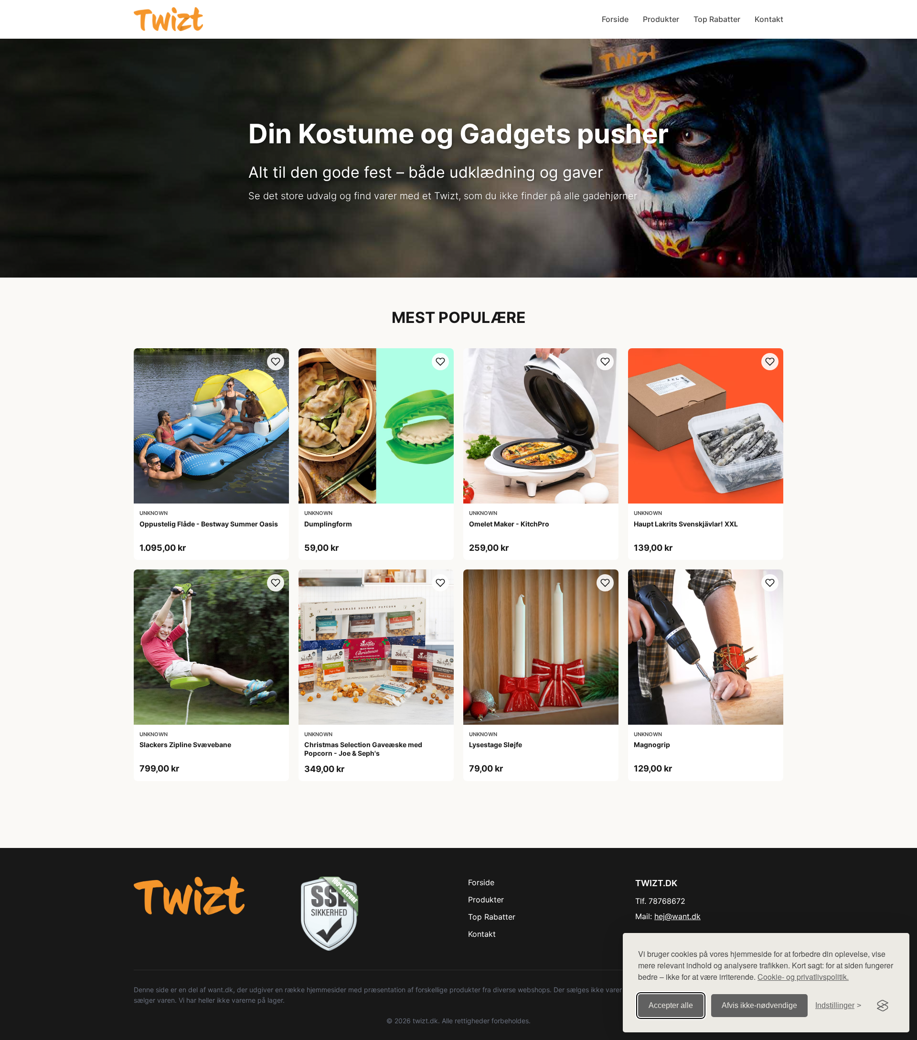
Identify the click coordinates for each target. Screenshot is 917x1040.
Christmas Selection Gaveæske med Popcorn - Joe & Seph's (363, 748)
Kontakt (769, 19)
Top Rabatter (716, 19)
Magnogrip (652, 744)
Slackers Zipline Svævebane (185, 744)
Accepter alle (671, 1005)
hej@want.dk (677, 916)
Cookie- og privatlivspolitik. (803, 976)
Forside (615, 19)
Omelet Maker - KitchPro (509, 524)
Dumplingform (328, 524)
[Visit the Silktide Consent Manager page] (882, 1005)
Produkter (661, 19)
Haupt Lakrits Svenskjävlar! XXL (686, 524)
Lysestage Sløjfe (495, 744)
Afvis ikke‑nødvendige (759, 1005)
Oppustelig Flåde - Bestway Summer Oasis (208, 524)
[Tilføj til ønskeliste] (275, 361)
